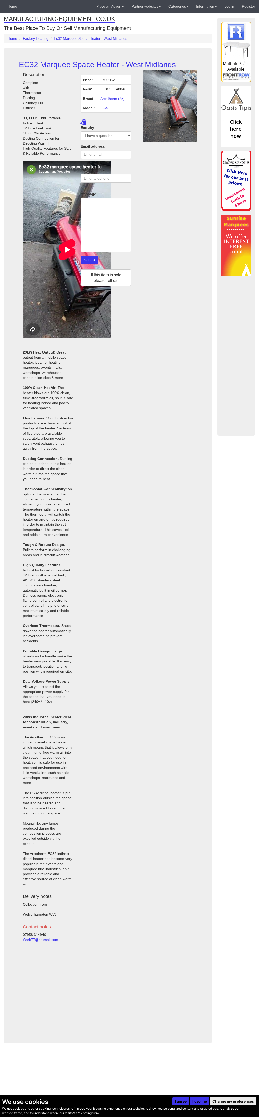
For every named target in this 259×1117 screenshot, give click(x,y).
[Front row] (236, 52)
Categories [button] (177, 6)
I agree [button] (181, 1101)
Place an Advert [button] (108, 6)
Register (248, 6)
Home (12, 6)
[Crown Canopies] (236, 181)
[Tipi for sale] (236, 116)
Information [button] (205, 6)
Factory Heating (35, 38)
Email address (93, 146)
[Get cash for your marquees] (236, 245)
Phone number (93, 170)
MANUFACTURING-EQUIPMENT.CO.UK (59, 18)
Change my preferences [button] (233, 1101)
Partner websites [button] (145, 6)
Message (88, 194)
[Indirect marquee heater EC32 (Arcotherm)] (170, 106)
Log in (229, 6)
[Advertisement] (77, 990)
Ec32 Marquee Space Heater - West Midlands (90, 38)
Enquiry (87, 128)
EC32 (104, 108)
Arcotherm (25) (112, 98)
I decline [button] (199, 1101)
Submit (89, 260)
